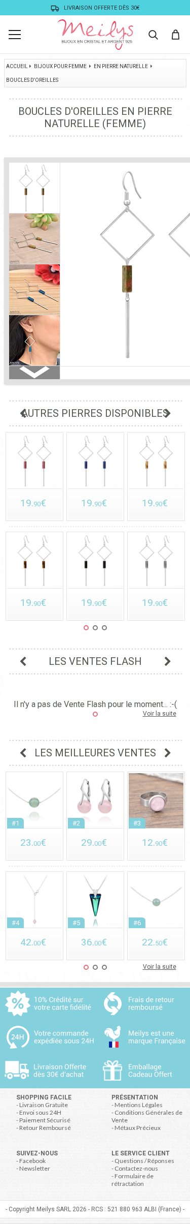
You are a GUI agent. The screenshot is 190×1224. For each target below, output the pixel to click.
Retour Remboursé (45, 1127)
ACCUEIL (17, 66)
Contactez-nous (136, 1168)
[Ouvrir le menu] (15, 34)
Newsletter (34, 1168)
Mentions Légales (139, 1105)
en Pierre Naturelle (121, 66)
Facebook (32, 1161)
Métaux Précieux (138, 1127)
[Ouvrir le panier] (175, 34)
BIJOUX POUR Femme (60, 66)
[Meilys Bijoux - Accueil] (95, 34)
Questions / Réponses (144, 1161)
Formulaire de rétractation (132, 1179)
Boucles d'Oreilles (32, 80)
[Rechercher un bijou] (153, 34)
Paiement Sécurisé (44, 1120)
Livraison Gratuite (43, 1105)
